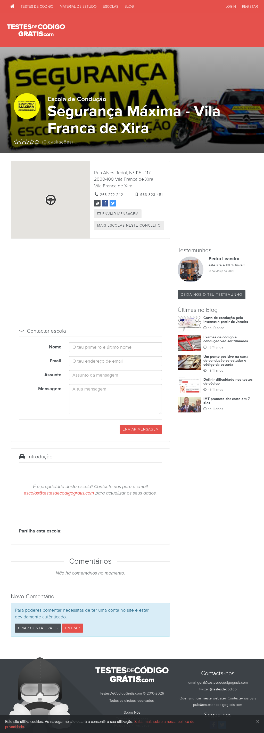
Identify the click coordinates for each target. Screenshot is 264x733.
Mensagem (49, 389)
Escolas (110, 6)
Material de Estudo (78, 6)
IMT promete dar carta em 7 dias (226, 401)
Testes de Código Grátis (36, 30)
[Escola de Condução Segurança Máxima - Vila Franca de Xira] (97, 203)
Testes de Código (37, 6)
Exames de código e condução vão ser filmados (225, 339)
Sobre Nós (132, 712)
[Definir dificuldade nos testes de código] (189, 385)
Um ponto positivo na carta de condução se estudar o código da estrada (226, 360)
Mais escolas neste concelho (129, 225)
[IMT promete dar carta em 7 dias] (189, 404)
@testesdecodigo (223, 689)
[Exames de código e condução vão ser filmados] (189, 343)
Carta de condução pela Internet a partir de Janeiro (225, 320)
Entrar (72, 628)
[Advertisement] (163, 30)
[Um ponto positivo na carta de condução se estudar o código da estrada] (189, 362)
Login (231, 6)
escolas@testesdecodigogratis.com (59, 493)
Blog (129, 6)
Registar (250, 6)
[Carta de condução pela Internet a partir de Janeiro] (189, 323)
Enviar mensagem (119, 214)
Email (55, 361)
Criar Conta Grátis (38, 628)
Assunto (52, 375)
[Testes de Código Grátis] (12, 6)
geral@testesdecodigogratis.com (222, 682)
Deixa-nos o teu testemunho (211, 294)
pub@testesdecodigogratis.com (217, 705)
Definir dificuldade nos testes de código (228, 381)
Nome (55, 347)
